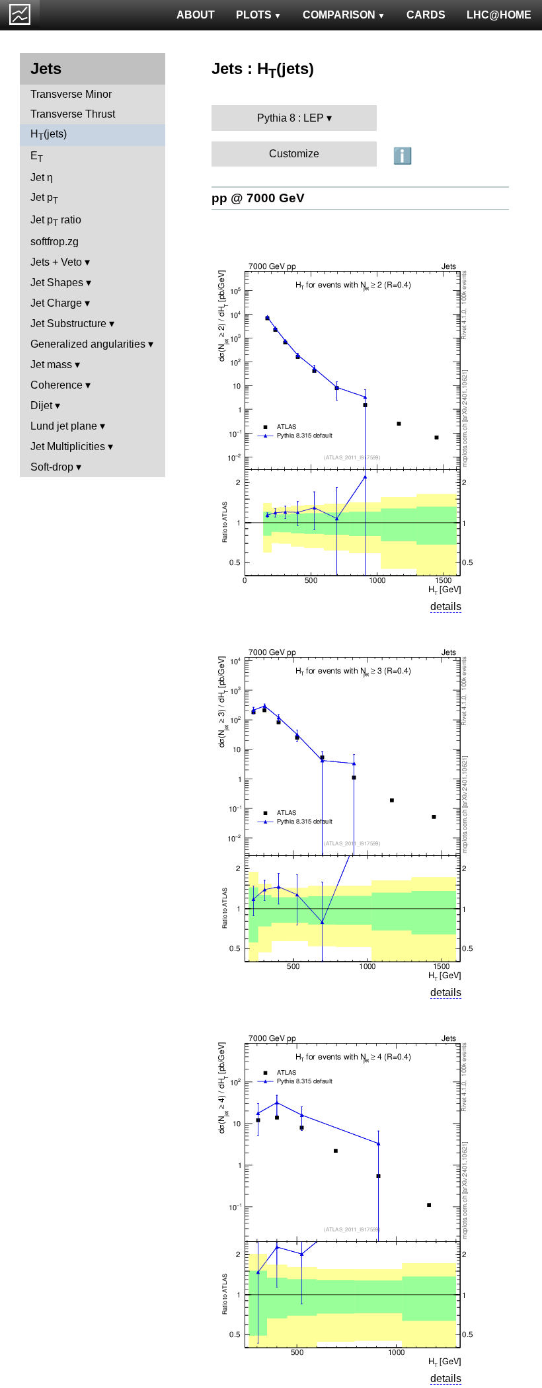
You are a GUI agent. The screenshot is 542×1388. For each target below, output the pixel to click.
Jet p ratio (55, 221)
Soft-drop (51, 467)
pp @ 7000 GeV (258, 198)
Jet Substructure (68, 323)
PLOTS (254, 14)
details (445, 606)
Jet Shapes (56, 282)
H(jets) (48, 135)
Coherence (56, 385)
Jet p (44, 199)
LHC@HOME (499, 14)
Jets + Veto (56, 262)
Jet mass (51, 364)
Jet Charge (56, 303)
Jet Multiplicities (67, 446)
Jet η (41, 177)
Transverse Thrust (72, 114)
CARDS (425, 14)
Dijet (41, 405)
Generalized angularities (87, 344)
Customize (294, 153)
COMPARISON (339, 14)
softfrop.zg (54, 241)
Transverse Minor (71, 94)
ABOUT (195, 14)
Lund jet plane (63, 426)
